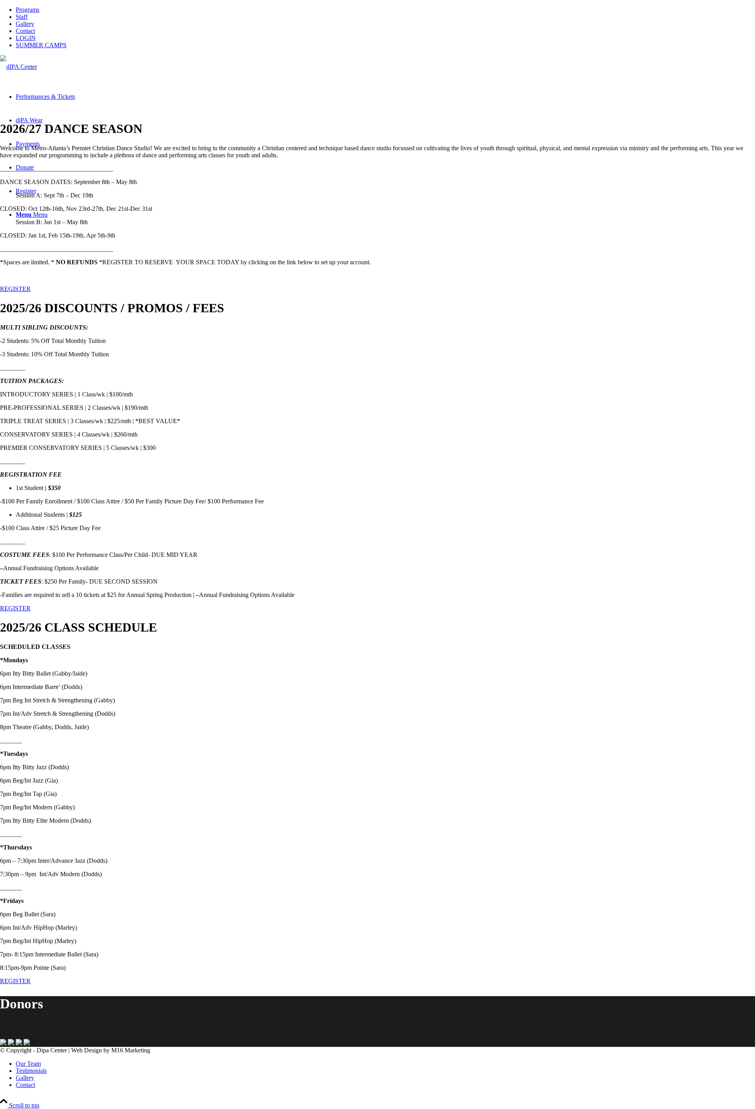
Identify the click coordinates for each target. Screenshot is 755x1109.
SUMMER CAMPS (41, 45)
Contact (25, 31)
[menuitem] (385, 9)
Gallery (25, 23)
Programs (27, 9)
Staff (22, 16)
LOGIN (26, 38)
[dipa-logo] (18, 66)
